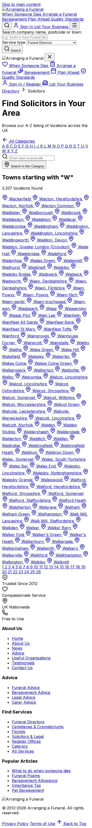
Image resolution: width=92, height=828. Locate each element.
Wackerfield (20, 198)
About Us (21, 643)
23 (21, 571)
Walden (48, 425)
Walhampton (50, 514)
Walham (72, 507)
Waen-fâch (67, 294)
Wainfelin (72, 315)
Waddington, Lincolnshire (54, 233)
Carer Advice (24, 702)
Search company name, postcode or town (41, 32)
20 (5, 571)
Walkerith (45, 548)
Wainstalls (59, 342)
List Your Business (52, 26)
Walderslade (68, 431)
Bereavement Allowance (34, 780)
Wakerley (61, 356)
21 (10, 571)
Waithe (15, 349)
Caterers (20, 746)
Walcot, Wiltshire (59, 397)
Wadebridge (28, 253)
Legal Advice (23, 697)
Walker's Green (47, 534)
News (17, 648)
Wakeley (36, 356)
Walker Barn (59, 527)
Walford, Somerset (65, 493)
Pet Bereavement (28, 790)
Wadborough (40, 212)
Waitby (82, 342)
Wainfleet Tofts (57, 329)
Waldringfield (40, 445)
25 (33, 571)
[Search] (7, 26)
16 (67, 566)
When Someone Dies (22, 14)
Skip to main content (21, 4)
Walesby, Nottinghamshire (57, 473)
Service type (13, 42)
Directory (10, 91)
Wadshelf (37, 267)
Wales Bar (18, 466)
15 (62, 566)
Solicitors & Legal (28, 736)
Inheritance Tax (26, 785)
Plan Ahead (39, 19)
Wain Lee (46, 315)
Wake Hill (70, 349)
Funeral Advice (26, 687)
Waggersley (75, 308)
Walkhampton (68, 555)
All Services (23, 751)
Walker (32, 527)
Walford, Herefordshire (58, 486)
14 (57, 566)
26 (38, 571)
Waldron (29, 452)
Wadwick (73, 274)
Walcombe (32, 377)
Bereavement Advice (31, 692)
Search (15, 50)
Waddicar (67, 219)
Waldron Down (59, 452)
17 (73, 566)
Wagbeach (28, 308)
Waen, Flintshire (50, 288)
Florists (18, 731)
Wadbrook (71, 212)
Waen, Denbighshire (48, 281)
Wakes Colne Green (53, 363)
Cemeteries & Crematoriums (38, 726)
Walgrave (48, 507)
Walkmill (61, 562)
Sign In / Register (25, 84)
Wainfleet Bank (60, 322)
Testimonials (23, 662)
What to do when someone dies (41, 770)
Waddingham (46, 226)
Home (17, 638)
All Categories (21, 141)
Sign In (26, 26)
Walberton (43, 370)
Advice (18, 653)
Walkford (39, 555)
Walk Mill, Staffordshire (52, 520)
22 (16, 571)
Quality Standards (67, 19)
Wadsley (61, 267)
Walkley (38, 562)
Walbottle (70, 370)
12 (46, 566)
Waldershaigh (36, 431)
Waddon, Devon (52, 240)
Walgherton (20, 507)
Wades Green (42, 260)
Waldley (60, 438)
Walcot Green (67, 404)
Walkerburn (32, 541)
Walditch (37, 438)
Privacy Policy (15, 823)
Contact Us (22, 667)
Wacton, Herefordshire (60, 198)
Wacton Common (57, 205)
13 (51, 566)
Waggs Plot (19, 315)
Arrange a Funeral (59, 14)
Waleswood (52, 479)
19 (83, 566)
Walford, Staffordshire (30, 500)
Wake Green (41, 349)
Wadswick (48, 274)
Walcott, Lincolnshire (55, 418)
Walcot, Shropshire (50, 390)
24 (27, 571)
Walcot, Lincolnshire (68, 377)
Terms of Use (42, 823)
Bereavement (15, 19)
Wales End (46, 466)
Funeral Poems (26, 775)
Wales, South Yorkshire (63, 459)
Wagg (51, 308)
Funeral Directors (28, 721)
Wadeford (57, 253)
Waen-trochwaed (49, 301)
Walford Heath (72, 500)
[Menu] (74, 26)
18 (78, 566)
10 (36, 566)
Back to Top (74, 823)
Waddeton (41, 219)
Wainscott (32, 342)
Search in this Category (27, 166)
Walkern (70, 548)
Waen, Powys (36, 294)
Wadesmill (72, 260)
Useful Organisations (31, 658)
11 (41, 566)
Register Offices (26, 741)
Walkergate (62, 541)
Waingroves (38, 336)
